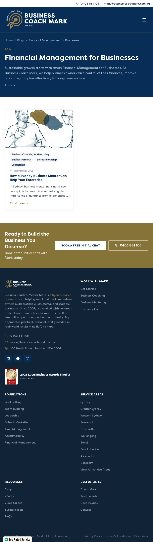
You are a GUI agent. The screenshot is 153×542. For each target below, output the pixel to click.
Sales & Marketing (17, 422)
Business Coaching (92, 295)
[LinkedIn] (8, 358)
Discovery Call (89, 309)
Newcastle (87, 429)
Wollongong (88, 436)
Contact (85, 509)
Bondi (84, 442)
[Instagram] (27, 358)
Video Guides (13, 503)
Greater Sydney (90, 409)
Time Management (17, 429)
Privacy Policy (92, 536)
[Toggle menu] (144, 20)
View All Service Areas (95, 469)
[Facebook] (18, 358)
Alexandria (87, 456)
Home (9, 40)
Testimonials (88, 496)
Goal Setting (13, 402)
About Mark (88, 489)
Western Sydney (91, 415)
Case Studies (89, 503)
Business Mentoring (93, 302)
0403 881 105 (90, 3)
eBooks (9, 496)
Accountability (14, 436)
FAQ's (8, 516)
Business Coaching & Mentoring (30, 154)
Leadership (18, 164)
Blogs (20, 40)
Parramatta (88, 422)
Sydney (85, 402)
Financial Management (20, 442)
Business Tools (14, 509)
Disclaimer (141, 536)
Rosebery (86, 463)
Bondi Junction (90, 449)
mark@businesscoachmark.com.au (127, 3)
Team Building (14, 409)
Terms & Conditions (118, 536)
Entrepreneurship (46, 159)
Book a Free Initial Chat (80, 245)
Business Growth (21, 159)
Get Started (88, 289)
